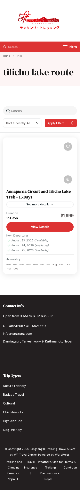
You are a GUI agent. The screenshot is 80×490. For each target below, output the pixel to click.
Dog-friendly (12, 430)
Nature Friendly (14, 386)
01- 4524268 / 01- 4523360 (24, 326)
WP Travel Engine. (25, 454)
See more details (37, 204)
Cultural (9, 403)
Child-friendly (13, 412)
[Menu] (65, 46)
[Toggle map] (68, 179)
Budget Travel (13, 394)
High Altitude (12, 421)
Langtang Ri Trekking (43, 449)
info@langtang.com (17, 333)
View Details (40, 227)
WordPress (62, 454)
